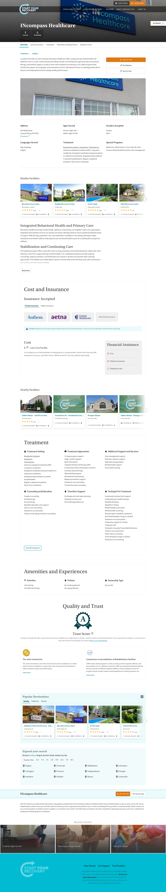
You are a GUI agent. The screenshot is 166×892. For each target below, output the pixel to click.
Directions (24, 136)
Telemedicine (94, 147)
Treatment (50, 44)
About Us (142, 9)
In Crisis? (157, 23)
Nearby (26, 701)
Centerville (123, 776)
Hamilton (29, 776)
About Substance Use (125, 9)
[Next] (146, 199)
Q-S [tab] (62, 760)
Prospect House (94, 415)
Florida (44, 701)
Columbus (122, 765)
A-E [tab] (37, 760)
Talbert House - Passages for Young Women (135, 415)
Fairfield (59, 776)
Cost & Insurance (36, 44)
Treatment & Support (93, 9)
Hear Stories (123, 3)
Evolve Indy (92, 204)
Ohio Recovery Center (130, 204)
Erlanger (122, 771)
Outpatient (84, 147)
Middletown (92, 765)
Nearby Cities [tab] (29, 760)
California (35, 701)
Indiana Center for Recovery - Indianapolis (38, 726)
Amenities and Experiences (67, 44)
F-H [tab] (42, 760)
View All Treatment (33, 548)
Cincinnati (60, 765)
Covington (29, 771)
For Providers (118, 865)
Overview (24, 44)
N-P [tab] (57, 760)
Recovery (110, 9)
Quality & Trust (86, 44)
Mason (90, 776)
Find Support (139, 3)
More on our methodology (98, 641)
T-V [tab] (67, 760)
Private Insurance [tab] (32, 306)
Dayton (28, 765)
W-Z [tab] (72, 760)
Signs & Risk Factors (71, 9)
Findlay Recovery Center (65, 204)
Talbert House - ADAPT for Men (34, 415)
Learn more (27, 673)
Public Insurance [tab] (47, 306)
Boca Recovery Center (31, 204)
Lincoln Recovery (130, 726)
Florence (60, 771)
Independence (93, 771)
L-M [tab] (52, 760)
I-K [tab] (47, 760)
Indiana (32, 755)
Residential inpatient (71, 147)
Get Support (104, 865)
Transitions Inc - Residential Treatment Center (69, 415)
